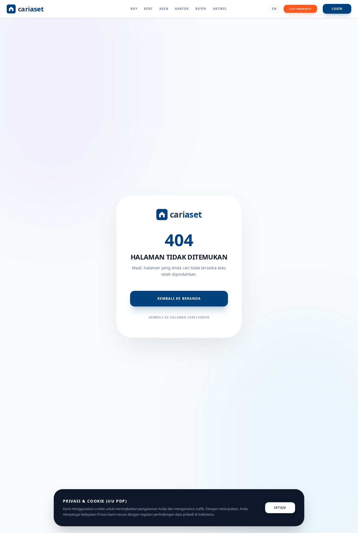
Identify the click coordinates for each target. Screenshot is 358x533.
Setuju (280, 508)
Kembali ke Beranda (179, 298)
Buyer (201, 9)
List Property (300, 9)
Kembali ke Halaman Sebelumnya (179, 317)
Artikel (220, 9)
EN (274, 9)
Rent (148, 9)
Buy (134, 9)
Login (337, 9)
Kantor (182, 9)
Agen (163, 9)
